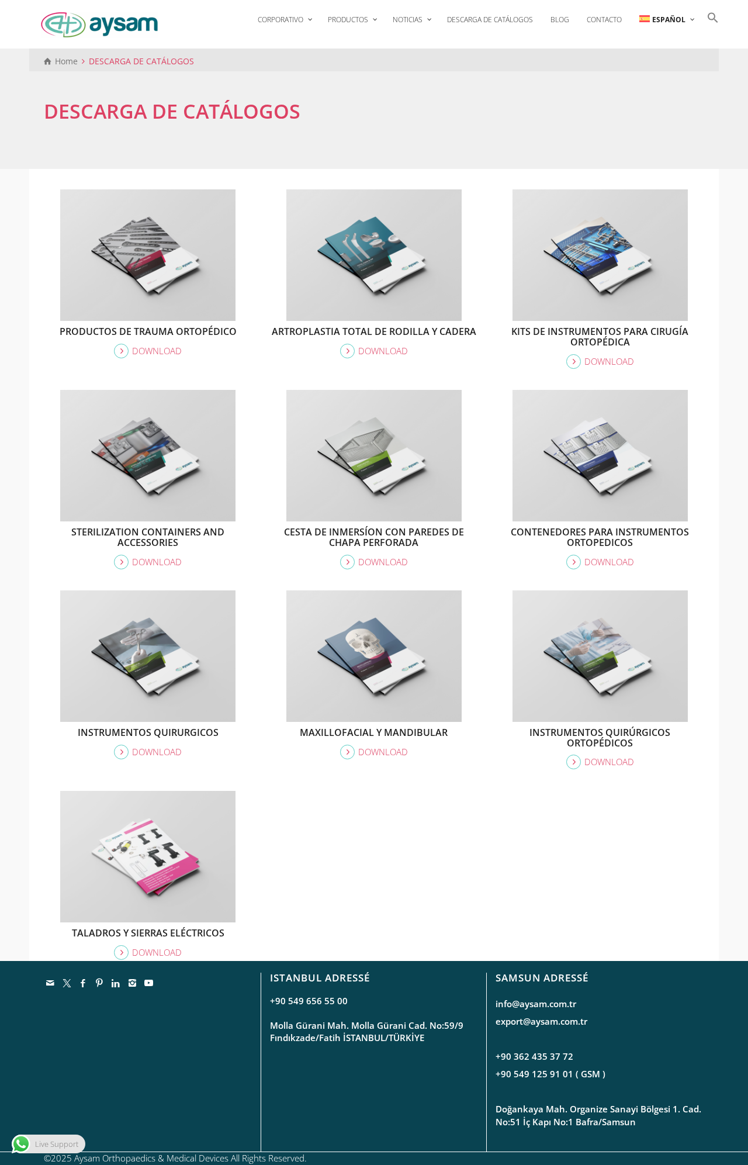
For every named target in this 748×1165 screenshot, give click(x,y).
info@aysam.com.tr (536, 1004)
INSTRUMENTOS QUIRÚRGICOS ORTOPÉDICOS (599, 737)
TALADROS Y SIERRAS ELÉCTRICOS (148, 933)
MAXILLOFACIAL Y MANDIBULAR (374, 732)
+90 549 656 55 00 (309, 1001)
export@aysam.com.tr (541, 1021)
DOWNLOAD (157, 351)
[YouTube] (149, 983)
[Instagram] (133, 983)
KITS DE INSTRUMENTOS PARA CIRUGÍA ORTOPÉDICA (599, 336)
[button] (710, 17)
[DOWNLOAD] (148, 245)
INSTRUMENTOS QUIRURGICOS (148, 732)
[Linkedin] (116, 983)
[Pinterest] (100, 983)
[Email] (51, 983)
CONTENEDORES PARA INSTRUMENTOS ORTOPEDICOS (600, 537)
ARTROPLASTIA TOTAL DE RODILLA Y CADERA (374, 331)
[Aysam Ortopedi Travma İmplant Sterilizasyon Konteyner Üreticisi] (99, 24)
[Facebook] (84, 983)
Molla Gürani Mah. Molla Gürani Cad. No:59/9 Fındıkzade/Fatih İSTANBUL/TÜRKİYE (366, 1031)
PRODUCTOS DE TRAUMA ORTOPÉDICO (148, 331)
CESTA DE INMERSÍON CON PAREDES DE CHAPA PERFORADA (374, 537)
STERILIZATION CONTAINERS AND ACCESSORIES (147, 537)
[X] (67, 983)
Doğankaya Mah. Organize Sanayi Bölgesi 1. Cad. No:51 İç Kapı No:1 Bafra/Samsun (598, 1115)
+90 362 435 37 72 (534, 1056)
